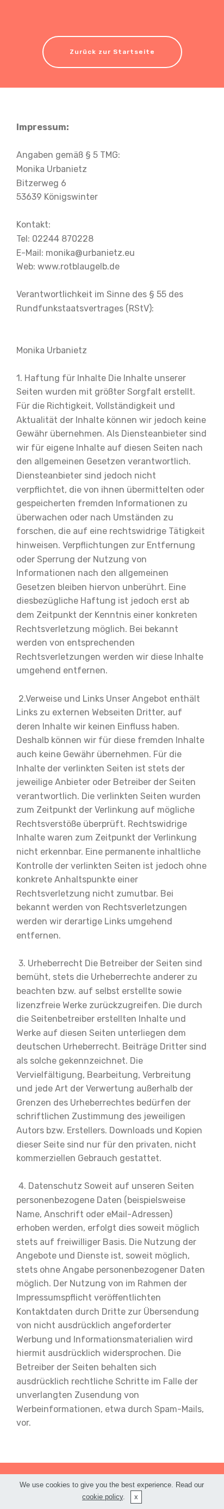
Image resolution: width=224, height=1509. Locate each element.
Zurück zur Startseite (112, 52)
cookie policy (102, 1497)
